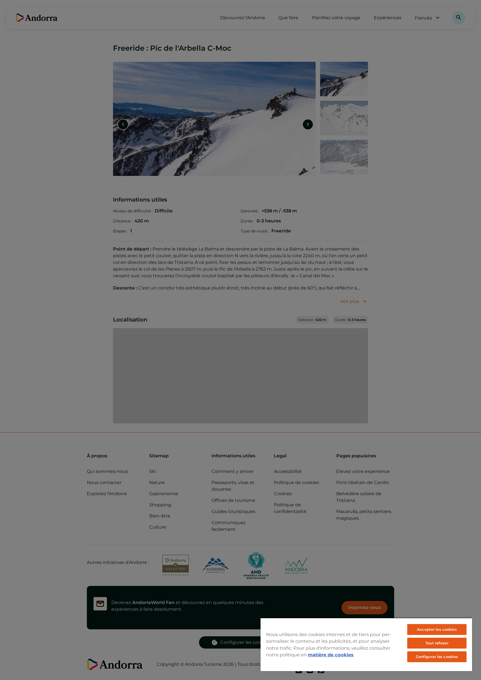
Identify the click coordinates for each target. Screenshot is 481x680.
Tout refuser (436, 643)
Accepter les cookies (437, 629)
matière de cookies (331, 654)
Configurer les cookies (437, 656)
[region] (366, 644)
